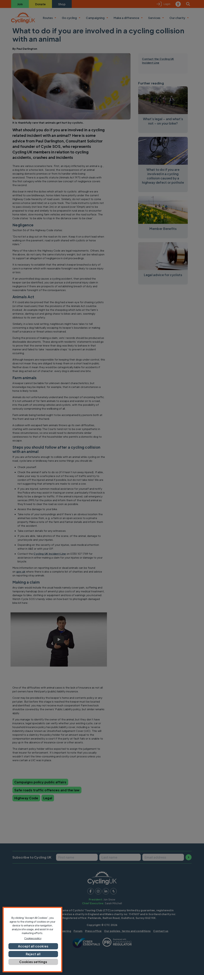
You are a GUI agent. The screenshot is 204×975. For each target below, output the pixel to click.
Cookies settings (33, 962)
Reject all (33, 954)
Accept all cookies (33, 946)
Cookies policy (32, 938)
